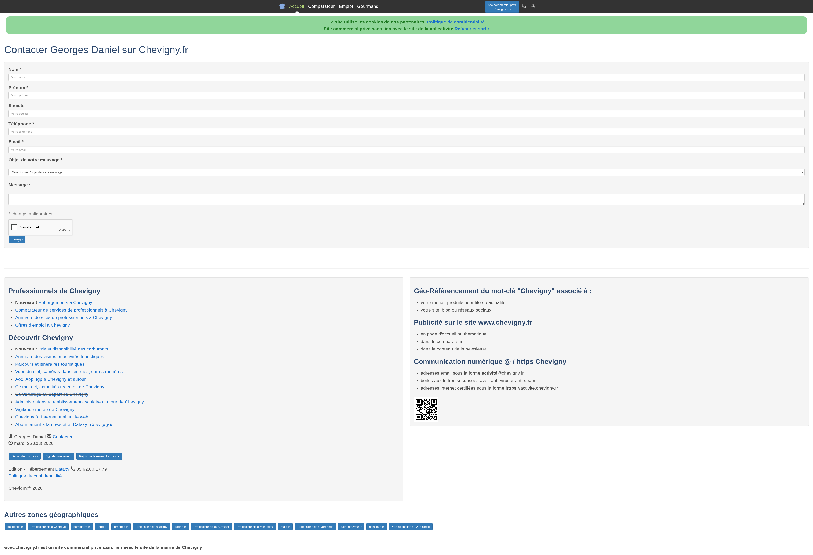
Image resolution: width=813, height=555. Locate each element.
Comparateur (321, 6)
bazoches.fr (15, 526)
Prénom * (18, 87)
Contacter (62, 436)
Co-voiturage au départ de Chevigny (51, 394)
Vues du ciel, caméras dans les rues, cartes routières (69, 371)
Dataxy (62, 469)
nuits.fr (285, 526)
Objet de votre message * (35, 159)
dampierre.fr (81, 526)
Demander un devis (25, 456)
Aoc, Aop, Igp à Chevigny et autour (50, 379)
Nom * (14, 69)
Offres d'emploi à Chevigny (42, 325)
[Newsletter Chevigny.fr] (524, 6)
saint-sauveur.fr (351, 526)
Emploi (346, 6)
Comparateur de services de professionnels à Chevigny (71, 310)
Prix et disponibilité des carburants (73, 348)
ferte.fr (102, 526)
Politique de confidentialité (456, 21)
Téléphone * (21, 123)
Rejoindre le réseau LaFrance (99, 456)
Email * (16, 141)
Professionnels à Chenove (48, 526)
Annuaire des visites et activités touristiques (59, 356)
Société (16, 105)
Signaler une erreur (59, 456)
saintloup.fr (376, 526)
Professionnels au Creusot (211, 526)
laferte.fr (180, 526)
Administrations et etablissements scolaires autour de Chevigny (79, 401)
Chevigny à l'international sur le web (51, 416)
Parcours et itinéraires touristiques (49, 364)
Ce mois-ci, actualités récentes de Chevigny (59, 386)
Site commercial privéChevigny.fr (502, 7)
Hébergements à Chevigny (65, 302)
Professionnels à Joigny (151, 526)
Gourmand (368, 6)
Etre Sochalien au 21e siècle (411, 526)
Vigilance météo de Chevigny (45, 409)
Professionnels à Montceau (255, 526)
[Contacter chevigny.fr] (532, 6)
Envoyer (17, 240)
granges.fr (121, 526)
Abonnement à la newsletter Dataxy (64, 424)
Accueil (296, 6)
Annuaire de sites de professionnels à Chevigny (63, 317)
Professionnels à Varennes (315, 526)
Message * (19, 184)
